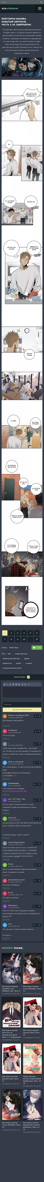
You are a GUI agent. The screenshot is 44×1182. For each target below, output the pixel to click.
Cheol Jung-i (14, 647)
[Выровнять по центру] (16, 684)
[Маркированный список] (22, 684)
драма (26, 658)
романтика (7, 663)
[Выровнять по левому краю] (13, 684)
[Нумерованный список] (25, 684)
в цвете (29, 663)
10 (24, 639)
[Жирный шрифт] (4, 684)
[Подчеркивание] (10, 684)
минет (18, 663)
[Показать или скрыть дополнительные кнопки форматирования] (28, 684)
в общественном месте (12, 668)
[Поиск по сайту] (41, 2)
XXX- (10, 8)
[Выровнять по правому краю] (19, 684)
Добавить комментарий (22, 710)
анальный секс (21, 654)
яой (9, 654)
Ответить (6, 726)
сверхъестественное (11, 658)
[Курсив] (7, 684)
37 (37, 639)
